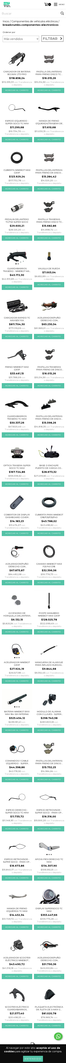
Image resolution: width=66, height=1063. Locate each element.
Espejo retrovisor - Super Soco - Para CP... (49, 811)
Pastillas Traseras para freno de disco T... (49, 368)
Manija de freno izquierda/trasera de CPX (49, 122)
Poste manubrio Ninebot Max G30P (49, 614)
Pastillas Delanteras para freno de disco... (49, 171)
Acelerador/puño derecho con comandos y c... (49, 319)
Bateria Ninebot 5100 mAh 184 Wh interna (17, 712)
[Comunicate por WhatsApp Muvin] (58, 1036)
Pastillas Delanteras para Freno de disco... (49, 762)
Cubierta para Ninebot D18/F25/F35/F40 (49, 516)
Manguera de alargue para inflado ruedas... (49, 663)
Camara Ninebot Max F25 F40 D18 (49, 565)
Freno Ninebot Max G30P (17, 368)
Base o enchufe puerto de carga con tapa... (49, 466)
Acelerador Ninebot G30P (17, 663)
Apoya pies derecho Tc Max (49, 860)
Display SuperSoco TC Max (49, 909)
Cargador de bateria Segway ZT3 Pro (16, 73)
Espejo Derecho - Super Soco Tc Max (17, 811)
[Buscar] (62, 13)
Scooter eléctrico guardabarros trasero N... (17, 1008)
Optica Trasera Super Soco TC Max (16, 466)
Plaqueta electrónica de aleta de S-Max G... (49, 1008)
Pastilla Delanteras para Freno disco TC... (49, 73)
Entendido (33, 1058)
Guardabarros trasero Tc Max (17, 417)
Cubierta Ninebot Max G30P (17, 171)
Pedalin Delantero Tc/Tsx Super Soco (17, 220)
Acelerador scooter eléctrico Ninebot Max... (16, 959)
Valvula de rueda (49, 268)
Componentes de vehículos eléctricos (34, 21)
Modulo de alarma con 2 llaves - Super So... (49, 712)
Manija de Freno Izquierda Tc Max (16, 909)
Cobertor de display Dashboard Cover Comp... (17, 516)
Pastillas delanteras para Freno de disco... (49, 417)
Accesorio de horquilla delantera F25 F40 (16, 614)
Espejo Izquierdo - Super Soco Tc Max (17, 122)
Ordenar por (9, 32)
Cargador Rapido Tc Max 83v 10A (17, 319)
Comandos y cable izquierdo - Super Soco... (17, 762)
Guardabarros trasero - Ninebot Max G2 (17, 269)
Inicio (6, 21)
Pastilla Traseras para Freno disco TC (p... (49, 220)
